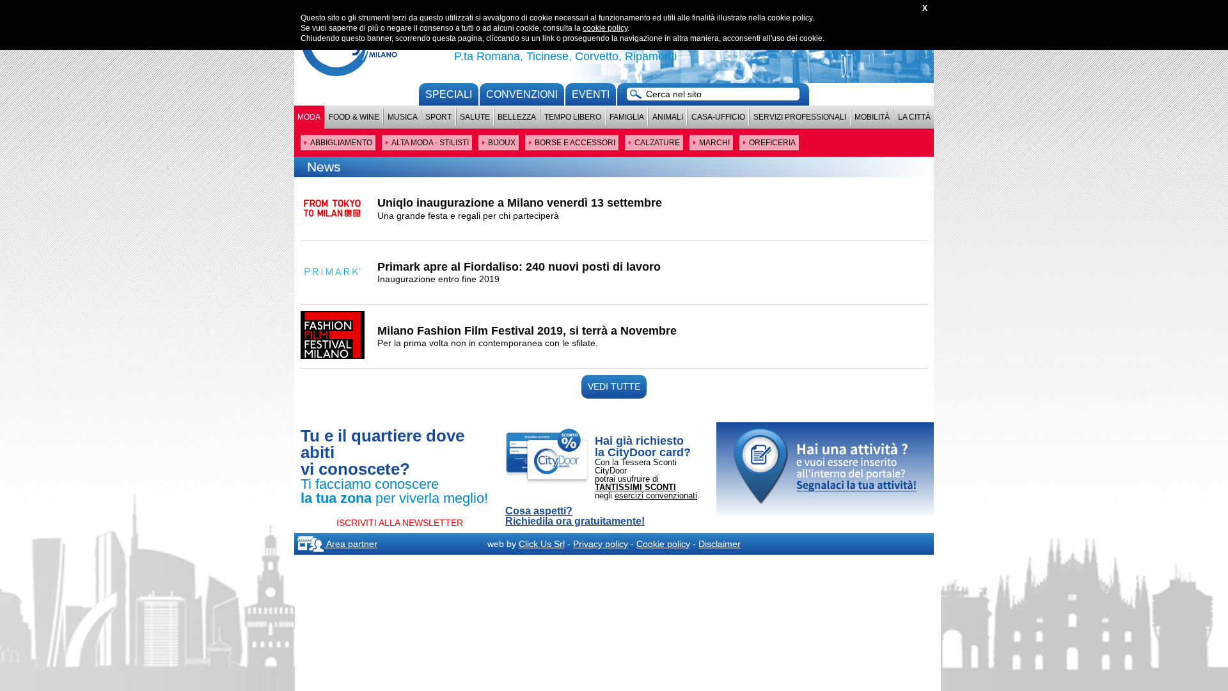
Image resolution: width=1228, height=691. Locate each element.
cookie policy (605, 28)
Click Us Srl (542, 544)
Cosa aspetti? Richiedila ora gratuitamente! (575, 516)
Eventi (591, 94)
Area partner (350, 544)
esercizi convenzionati (656, 495)
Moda (308, 117)
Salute (475, 117)
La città (914, 117)
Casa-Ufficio (718, 117)
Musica (403, 117)
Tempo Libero (572, 117)
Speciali (448, 94)
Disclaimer (719, 544)
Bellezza (517, 117)
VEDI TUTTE (614, 386)
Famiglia (627, 117)
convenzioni (522, 94)
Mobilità (872, 117)
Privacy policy (600, 544)
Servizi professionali (799, 117)
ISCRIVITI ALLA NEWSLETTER (399, 522)
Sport (438, 117)
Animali (667, 117)
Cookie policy (663, 544)
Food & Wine (354, 117)
